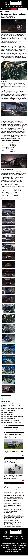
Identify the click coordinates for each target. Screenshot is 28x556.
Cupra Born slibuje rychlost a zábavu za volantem (12, 416)
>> (12, 453)
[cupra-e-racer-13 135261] (8, 328)
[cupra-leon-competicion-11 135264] (8, 359)
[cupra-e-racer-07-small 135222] (8, 230)
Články (16, 537)
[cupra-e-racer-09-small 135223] (8, 238)
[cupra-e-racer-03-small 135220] (8, 212)
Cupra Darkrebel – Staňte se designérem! (10, 420)
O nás (20, 6)
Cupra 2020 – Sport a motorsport (8, 410)
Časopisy (16, 539)
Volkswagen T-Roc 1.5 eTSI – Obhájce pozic (12, 506)
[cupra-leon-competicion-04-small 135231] (8, 264)
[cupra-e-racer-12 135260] (14, 70)
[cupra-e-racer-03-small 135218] (14, 109)
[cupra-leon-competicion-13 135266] (8, 379)
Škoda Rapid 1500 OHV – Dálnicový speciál (14, 496)
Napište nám (6, 547)
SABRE (20, 551)
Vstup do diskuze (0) (6, 395)
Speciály (22, 537)
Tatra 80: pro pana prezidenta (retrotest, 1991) (11, 512)
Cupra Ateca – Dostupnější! (7, 412)
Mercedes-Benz (7, 9)
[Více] (23, 455)
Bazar (22, 539)
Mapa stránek (13, 545)
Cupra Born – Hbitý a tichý (7, 414)
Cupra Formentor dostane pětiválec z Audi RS (11, 422)
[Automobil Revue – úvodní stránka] (14, 10)
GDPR (22, 547)
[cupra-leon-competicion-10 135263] (8, 349)
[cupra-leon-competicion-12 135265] (8, 369)
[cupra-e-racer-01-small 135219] (8, 290)
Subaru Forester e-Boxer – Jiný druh (12, 435)
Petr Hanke (3, 17)
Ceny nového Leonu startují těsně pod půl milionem (12, 408)
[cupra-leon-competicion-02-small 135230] (8, 256)
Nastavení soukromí (12, 549)
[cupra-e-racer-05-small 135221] (8, 221)
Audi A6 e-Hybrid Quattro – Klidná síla (13, 517)
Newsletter (9, 6)
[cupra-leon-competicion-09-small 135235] (8, 299)
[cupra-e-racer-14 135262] (8, 338)
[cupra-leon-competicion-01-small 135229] (8, 204)
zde (16, 87)
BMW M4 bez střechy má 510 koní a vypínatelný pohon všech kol (12, 406)
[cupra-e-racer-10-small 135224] (8, 247)
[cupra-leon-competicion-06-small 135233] (8, 282)
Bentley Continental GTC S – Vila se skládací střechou (12, 522)
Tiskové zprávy (8, 539)
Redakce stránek (22, 545)
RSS (19, 547)
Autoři (19, 549)
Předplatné (15, 6)
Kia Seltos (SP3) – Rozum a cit (11, 500)
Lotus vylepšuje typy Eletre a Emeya (12, 491)
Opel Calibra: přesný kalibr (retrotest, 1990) (13, 485)
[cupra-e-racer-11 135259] (8, 308)
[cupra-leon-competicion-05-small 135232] (8, 273)
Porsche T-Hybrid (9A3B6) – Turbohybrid (13, 460)
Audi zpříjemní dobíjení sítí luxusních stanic (10, 403)
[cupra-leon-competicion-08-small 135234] (14, 161)
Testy (11, 537)
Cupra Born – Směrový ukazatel (8, 418)
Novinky (5, 537)
